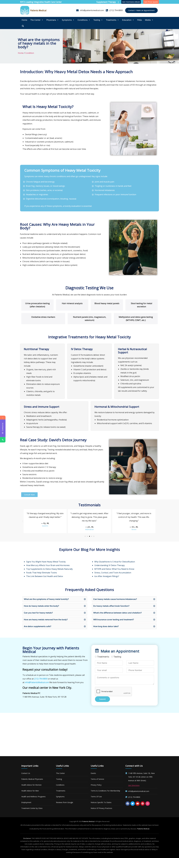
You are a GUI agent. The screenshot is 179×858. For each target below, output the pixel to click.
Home (24, 20)
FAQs (139, 20)
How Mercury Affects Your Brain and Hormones (48, 565)
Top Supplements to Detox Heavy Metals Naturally (49, 569)
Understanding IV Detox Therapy (109, 565)
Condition (29, 53)
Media (148, 20)
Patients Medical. (88, 821)
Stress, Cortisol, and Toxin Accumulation (112, 572)
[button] (22, 521)
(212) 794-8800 (40, 678)
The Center (35, 20)
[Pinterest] (142, 803)
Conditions (83, 20)
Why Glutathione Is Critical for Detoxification (114, 561)
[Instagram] (147, 803)
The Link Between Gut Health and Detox (44, 576)
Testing (96, 20)
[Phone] (2, 439)
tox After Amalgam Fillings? (107, 576)
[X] (132, 803)
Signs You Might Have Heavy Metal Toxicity (46, 561)
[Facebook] (127, 803)
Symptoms (67, 20)
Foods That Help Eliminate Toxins (41, 572)
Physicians (51, 20)
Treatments (111, 20)
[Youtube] (137, 803)
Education (126, 20)
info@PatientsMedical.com (37, 682)
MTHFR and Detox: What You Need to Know (114, 569)
